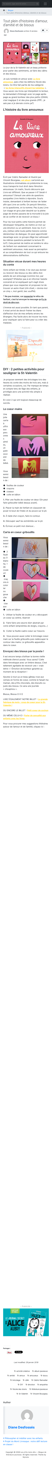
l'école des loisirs (19, 1389)
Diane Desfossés (16, 31)
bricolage (16, 1380)
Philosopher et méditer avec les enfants (24, 1438)
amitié (12, 1375)
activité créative (23, 1371)
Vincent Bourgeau (40, 1394)
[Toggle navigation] (45, 3)
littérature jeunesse (40, 1389)
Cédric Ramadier (41, 1380)
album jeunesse (41, 1371)
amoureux (34, 1375)
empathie (44, 1384)
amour (22, 1375)
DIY (21, 1384)
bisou (45, 1375)
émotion (31, 1384)
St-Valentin (23, 1394)
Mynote (26, 1457)
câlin (27, 1380)
